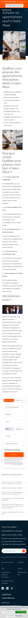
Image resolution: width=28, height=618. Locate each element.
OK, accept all (21, 612)
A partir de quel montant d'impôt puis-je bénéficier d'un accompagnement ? (12, 493)
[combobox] (9, 429)
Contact (20, 568)
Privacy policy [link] (18, 615)
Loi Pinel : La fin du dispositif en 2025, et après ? (13, 513)
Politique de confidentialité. (17, 463)
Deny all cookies (9, 612)
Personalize (10, 615)
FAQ (3, 568)
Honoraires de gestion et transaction (6, 574)
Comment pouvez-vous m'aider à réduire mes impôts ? (13, 499)
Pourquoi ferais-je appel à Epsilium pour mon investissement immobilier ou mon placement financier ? (12, 506)
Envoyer (14, 454)
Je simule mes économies (14, 6)
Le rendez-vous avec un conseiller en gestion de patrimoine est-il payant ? (12, 482)
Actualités (21, 562)
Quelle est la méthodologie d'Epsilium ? (12, 488)
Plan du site (6, 602)
